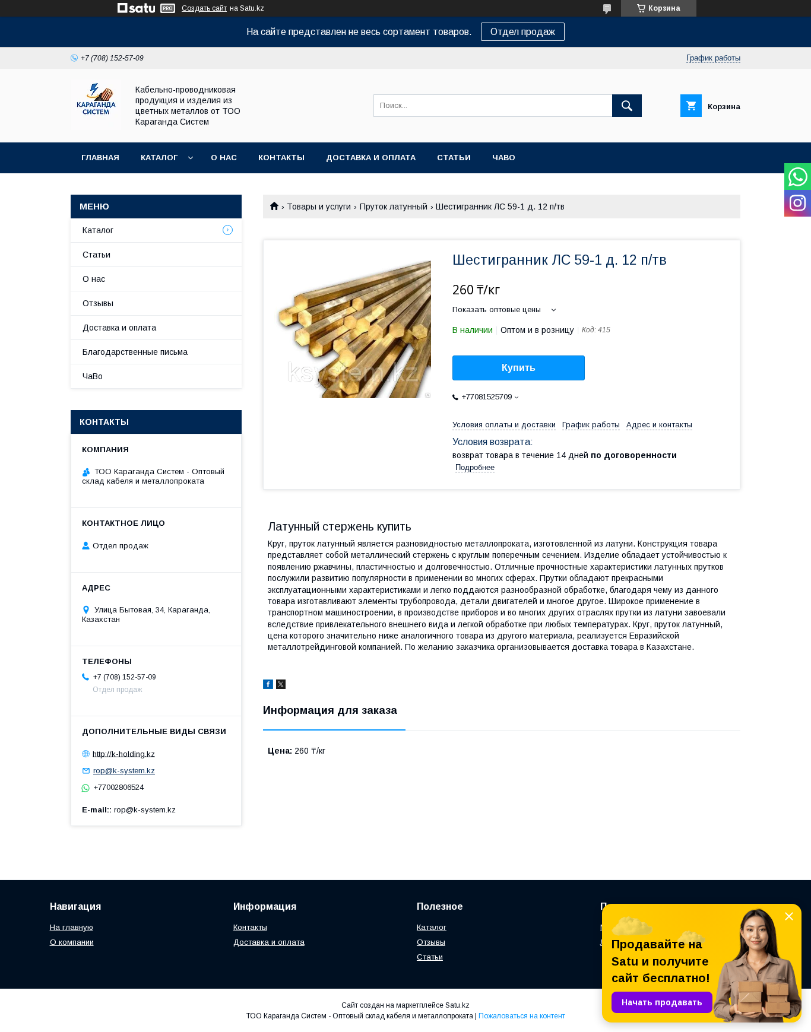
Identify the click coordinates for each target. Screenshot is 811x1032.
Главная (100, 157)
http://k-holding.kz (124, 753)
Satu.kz (457, 1005)
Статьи (454, 157)
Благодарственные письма (135, 352)
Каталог (159, 157)
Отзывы (98, 303)
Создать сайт (204, 8)
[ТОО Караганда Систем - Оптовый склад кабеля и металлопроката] (96, 127)
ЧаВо (503, 157)
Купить (519, 368)
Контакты (281, 157)
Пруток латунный (393, 206)
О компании (72, 942)
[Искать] (627, 105)
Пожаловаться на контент (522, 1016)
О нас (224, 157)
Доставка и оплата (371, 157)
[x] (281, 686)
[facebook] (268, 686)
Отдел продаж (522, 32)
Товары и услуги (319, 206)
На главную (71, 927)
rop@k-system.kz (124, 770)
